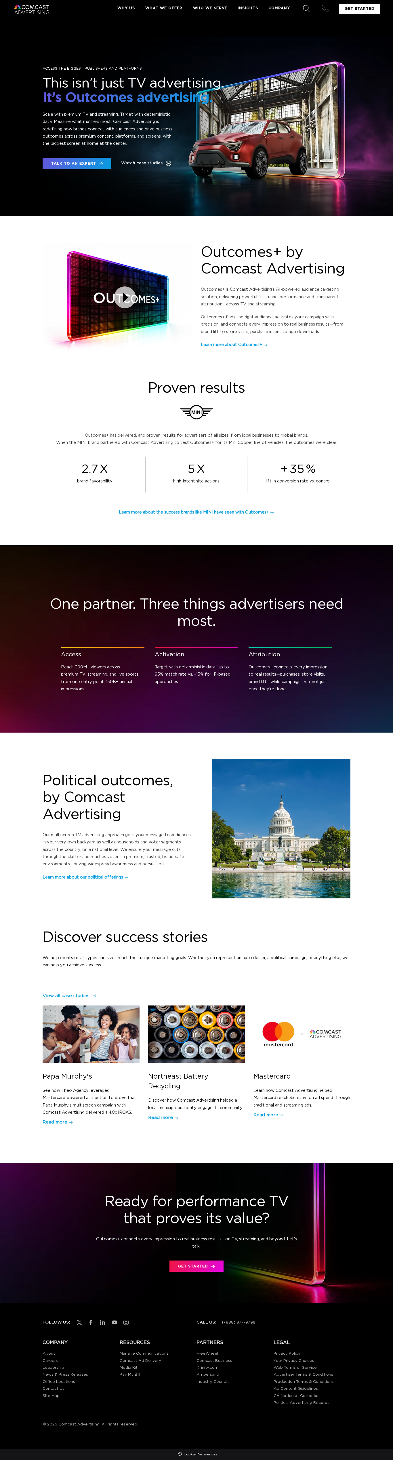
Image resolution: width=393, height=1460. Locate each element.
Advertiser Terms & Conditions (303, 1374)
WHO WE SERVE (210, 8)
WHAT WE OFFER (163, 8)
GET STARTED (360, 8)
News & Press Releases (65, 1374)
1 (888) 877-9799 (238, 1322)
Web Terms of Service (295, 1367)
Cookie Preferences (200, 1454)
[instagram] (124, 1322)
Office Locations (59, 1381)
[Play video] (125, 297)
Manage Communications (144, 1353)
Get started (193, 1266)
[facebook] (89, 1322)
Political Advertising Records (301, 1402)
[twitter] (78, 1322)
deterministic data (197, 667)
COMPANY (279, 8)
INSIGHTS (248, 8)
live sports (128, 674)
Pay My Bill (130, 1374)
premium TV (73, 674)
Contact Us (53, 1388)
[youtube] (113, 1322)
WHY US (126, 8)
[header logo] (31, 9)
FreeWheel (207, 1353)
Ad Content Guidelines (296, 1388)
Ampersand (208, 1374)
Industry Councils (213, 1381)
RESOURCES (135, 1343)
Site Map (51, 1396)
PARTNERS (210, 1343)
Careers (50, 1360)
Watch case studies (142, 163)
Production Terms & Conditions (304, 1381)
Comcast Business (214, 1360)
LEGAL (282, 1343)
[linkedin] (101, 1322)
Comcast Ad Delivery (140, 1360)
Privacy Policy (287, 1353)
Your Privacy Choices (294, 1360)
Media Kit (129, 1367)
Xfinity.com (207, 1367)
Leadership (53, 1367)
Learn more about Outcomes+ (231, 345)
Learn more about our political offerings (83, 877)
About (49, 1353)
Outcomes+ (260, 667)
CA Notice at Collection (297, 1396)
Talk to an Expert (73, 163)
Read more (55, 1122)
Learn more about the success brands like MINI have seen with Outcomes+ (194, 512)
